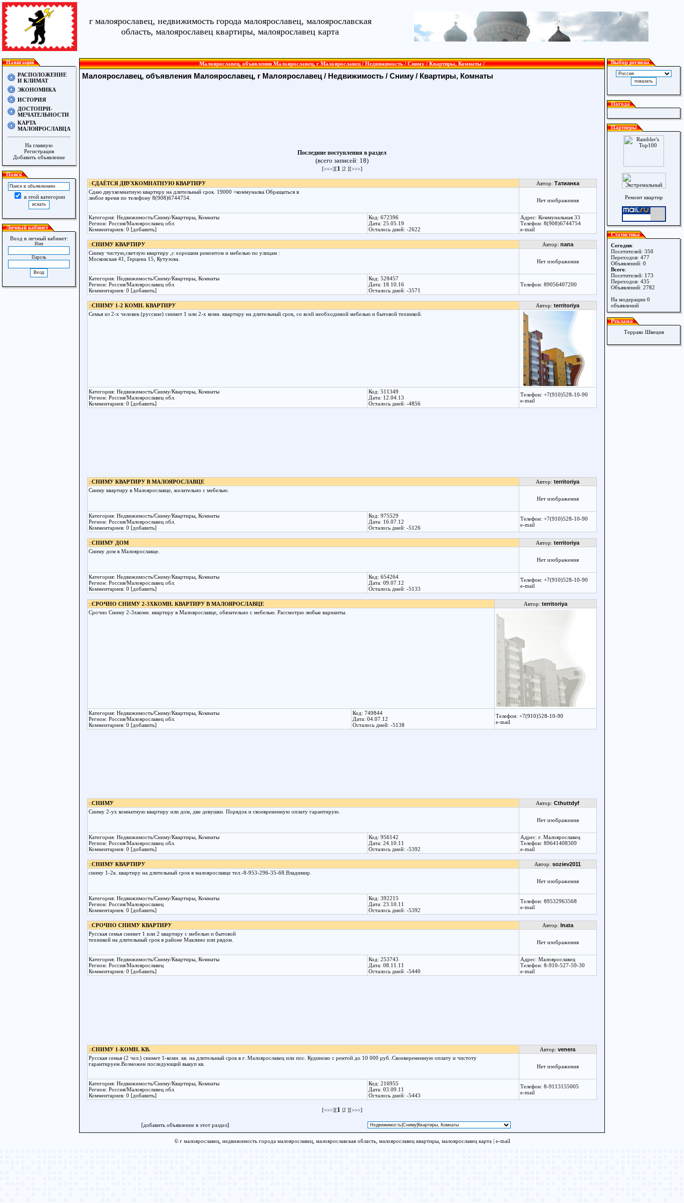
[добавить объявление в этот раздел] (185, 1125)
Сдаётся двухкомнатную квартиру (149, 183)
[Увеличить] (557, 384)
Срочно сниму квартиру (132, 925)
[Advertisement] (342, 114)
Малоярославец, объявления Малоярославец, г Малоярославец (203, 76)
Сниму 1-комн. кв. (121, 1049)
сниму (103, 803)
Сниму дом (110, 543)
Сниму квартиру (118, 244)
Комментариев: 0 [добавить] (123, 229)
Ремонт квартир (644, 197)
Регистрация (39, 151)
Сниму (402, 76)
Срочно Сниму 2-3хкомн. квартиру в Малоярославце (178, 604)
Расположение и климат (42, 78)
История (32, 100)
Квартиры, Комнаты (455, 76)
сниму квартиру (118, 864)
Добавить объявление (39, 157)
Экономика (37, 90)
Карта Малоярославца (44, 126)
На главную (39, 145)
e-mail (527, 229)
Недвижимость (356, 76)
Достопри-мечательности (43, 112)
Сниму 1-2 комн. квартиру (134, 305)
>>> (356, 169)
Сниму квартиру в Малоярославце (148, 482)
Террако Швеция (644, 332)
